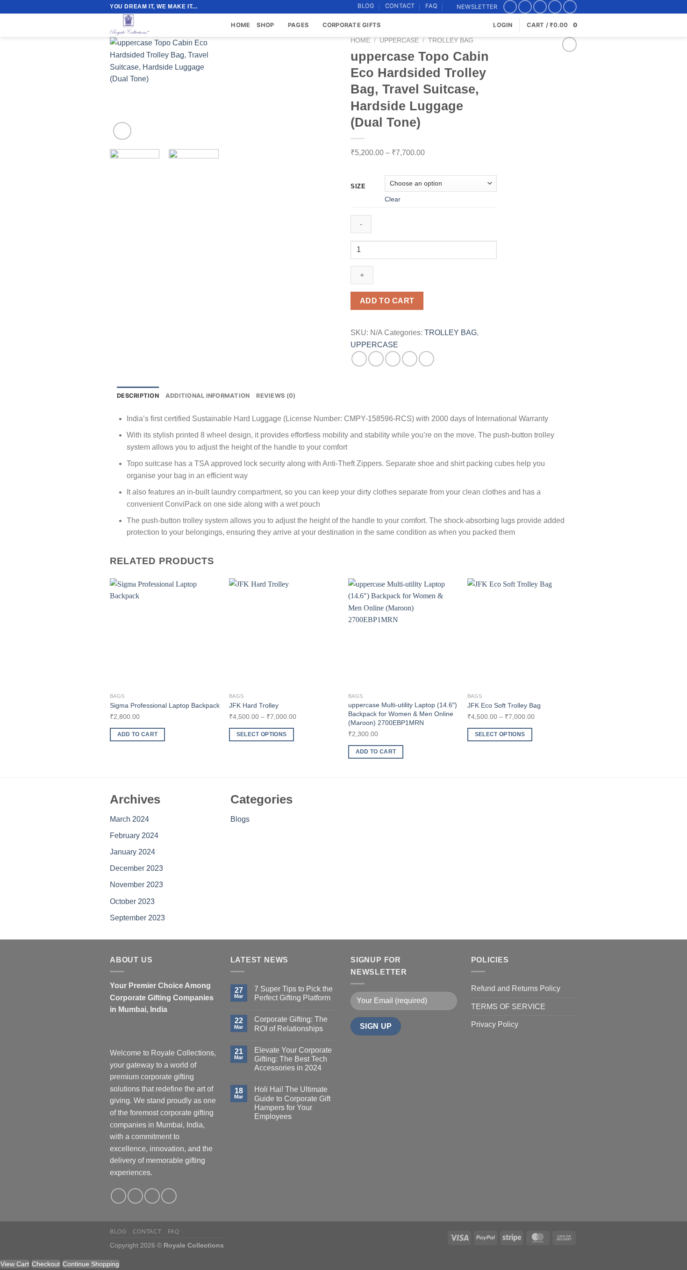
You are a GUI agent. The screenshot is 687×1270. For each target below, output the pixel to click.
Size (358, 186)
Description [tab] (138, 395)
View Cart (14, 1264)
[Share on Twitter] (376, 358)
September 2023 (137, 918)
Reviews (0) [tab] (275, 395)
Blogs (240, 819)
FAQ (431, 5)
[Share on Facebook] (359, 358)
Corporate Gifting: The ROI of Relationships (291, 1023)
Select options (261, 734)
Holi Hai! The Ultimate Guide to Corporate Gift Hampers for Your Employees (292, 1102)
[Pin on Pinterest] (409, 358)
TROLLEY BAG (450, 40)
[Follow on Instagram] (525, 7)
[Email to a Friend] (393, 358)
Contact (400, 5)
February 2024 (134, 835)
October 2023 (132, 901)
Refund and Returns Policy (515, 988)
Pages (298, 25)
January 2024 (132, 852)
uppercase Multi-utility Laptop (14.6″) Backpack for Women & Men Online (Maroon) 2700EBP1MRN (402, 713)
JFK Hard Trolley (254, 705)
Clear (393, 199)
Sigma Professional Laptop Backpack (165, 705)
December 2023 (136, 868)
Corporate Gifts (351, 25)
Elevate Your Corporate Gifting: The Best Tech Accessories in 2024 (293, 1059)
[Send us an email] (555, 7)
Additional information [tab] (207, 395)
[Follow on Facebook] (510, 7)
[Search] (220, 25)
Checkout (46, 1264)
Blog (366, 5)
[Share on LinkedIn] (426, 358)
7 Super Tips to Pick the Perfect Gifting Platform (293, 993)
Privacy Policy (494, 1024)
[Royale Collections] (156, 25)
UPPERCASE (399, 40)
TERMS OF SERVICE (508, 1007)
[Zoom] (122, 131)
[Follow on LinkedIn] (570, 7)
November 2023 (136, 885)
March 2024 (129, 819)
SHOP (265, 25)
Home (240, 25)
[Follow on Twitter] (540, 7)
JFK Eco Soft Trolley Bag (504, 705)
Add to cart (387, 301)
